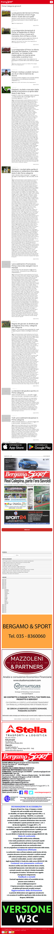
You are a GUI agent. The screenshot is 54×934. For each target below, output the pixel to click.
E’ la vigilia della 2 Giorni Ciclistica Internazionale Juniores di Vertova (13, 568)
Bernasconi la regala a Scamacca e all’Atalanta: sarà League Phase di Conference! (15, 572)
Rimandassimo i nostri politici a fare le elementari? (10, 573)
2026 (5, 579)
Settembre (7, 593)
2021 (5, 585)
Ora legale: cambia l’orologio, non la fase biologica (10, 565)
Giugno (6, 597)
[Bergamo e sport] (27, 631)
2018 (5, 604)
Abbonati (27, 529)
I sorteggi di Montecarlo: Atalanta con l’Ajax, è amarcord (11, 563)
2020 (5, 587)
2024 (5, 582)
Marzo (6, 601)
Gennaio (6, 603)
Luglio (6, 595)
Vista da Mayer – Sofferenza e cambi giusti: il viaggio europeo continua (13, 566)
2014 (5, 609)
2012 (5, 612)
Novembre (7, 590)
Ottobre (6, 592)
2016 (5, 607)
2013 (5, 611)
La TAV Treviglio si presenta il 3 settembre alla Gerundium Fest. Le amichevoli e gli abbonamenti (18, 561)
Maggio (6, 598)
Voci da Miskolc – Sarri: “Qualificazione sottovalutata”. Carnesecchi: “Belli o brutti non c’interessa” (18, 569)
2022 (5, 584)
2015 (5, 608)
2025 (5, 580)
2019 (5, 588)
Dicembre (7, 589)
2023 (5, 583)
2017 (5, 606)
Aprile (6, 599)
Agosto (6, 594)
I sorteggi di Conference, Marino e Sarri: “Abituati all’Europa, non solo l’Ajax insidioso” (16, 562)
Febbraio (6, 602)
